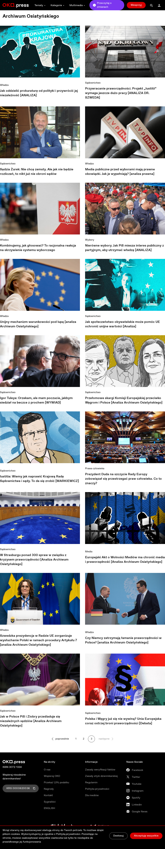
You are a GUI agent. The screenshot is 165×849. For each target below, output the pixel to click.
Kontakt (48, 795)
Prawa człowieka (94, 468)
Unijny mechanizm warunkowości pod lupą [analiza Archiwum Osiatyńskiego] (38, 324)
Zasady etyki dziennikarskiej (101, 776)
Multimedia (76, 5)
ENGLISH (49, 808)
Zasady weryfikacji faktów (100, 769)
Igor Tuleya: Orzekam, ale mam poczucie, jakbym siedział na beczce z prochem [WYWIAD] (36, 400)
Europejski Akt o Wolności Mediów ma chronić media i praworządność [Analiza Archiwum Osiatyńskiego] (125, 559)
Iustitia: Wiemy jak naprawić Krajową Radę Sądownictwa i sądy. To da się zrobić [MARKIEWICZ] (39, 478)
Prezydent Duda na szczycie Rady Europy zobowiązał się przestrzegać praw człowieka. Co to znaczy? (123, 478)
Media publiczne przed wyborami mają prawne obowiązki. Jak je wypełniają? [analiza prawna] (120, 171)
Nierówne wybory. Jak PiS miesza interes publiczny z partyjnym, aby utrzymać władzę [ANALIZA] (124, 247)
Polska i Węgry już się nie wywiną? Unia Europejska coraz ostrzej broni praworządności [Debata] (123, 721)
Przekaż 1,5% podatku (56, 782)
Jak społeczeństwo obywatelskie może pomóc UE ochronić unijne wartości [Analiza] (122, 324)
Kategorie (56, 5)
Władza (4, 85)
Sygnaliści (50, 802)
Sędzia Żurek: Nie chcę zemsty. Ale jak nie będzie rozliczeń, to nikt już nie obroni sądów (36, 171)
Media (88, 551)
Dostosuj (118, 835)
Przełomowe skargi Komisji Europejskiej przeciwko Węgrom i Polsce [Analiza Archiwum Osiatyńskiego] (123, 400)
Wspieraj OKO (52, 776)
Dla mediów (92, 795)
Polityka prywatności (97, 789)
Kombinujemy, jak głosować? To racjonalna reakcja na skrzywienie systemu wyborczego (38, 247)
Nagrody (49, 789)
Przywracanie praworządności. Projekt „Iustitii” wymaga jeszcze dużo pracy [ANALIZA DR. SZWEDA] (120, 93)
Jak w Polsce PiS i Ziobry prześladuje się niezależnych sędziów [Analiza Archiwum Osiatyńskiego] (31, 721)
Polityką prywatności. (68, 834)
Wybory (89, 240)
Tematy (38, 5)
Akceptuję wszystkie (146, 835)
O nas (47, 769)
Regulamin (91, 782)
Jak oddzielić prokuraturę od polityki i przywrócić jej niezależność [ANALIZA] (39, 93)
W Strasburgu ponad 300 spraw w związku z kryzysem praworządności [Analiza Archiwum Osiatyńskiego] (34, 559)
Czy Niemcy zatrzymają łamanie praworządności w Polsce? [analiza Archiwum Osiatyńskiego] (123, 640)
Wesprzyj (136, 5)
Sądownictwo (93, 83)
